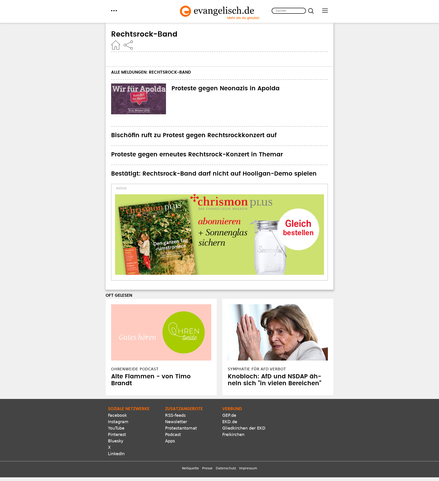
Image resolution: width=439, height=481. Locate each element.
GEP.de (229, 415)
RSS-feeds (175, 415)
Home (115, 45)
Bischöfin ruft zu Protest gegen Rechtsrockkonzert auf (194, 135)
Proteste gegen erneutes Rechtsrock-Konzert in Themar (197, 155)
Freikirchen (233, 434)
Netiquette (190, 468)
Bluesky (115, 440)
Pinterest (117, 434)
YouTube (116, 428)
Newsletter (176, 421)
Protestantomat (181, 428)
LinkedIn (116, 453)
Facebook (117, 415)
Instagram (118, 421)
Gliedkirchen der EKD (243, 428)
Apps (170, 440)
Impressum (248, 468)
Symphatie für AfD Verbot (257, 369)
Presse (207, 468)
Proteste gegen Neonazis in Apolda (225, 88)
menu (114, 10)
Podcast (173, 434)
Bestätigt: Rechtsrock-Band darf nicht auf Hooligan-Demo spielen (214, 174)
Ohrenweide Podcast (134, 369)
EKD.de (229, 421)
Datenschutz (226, 468)
